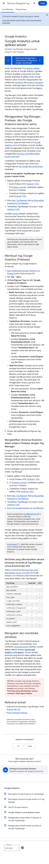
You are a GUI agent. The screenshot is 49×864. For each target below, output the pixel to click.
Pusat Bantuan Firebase (17, 713)
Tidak (30, 746)
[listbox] (12, 848)
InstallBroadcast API (31, 514)
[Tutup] (47, 15)
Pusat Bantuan (7, 9)
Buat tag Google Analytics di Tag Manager (25, 508)
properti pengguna (35, 82)
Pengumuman (21, 9)
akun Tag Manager (19, 200)
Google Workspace (25, 16)
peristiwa (19, 82)
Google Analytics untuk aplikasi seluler (24, 812)
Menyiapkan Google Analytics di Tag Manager (26, 794)
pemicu (16, 214)
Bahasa (9, 845)
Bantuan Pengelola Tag (18, 3)
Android (24, 74)
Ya (18, 746)
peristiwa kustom (21, 647)
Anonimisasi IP (12, 544)
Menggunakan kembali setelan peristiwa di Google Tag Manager (24, 827)
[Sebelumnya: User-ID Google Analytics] (8, 60)
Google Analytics (12, 788)
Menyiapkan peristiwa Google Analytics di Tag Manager (26, 800)
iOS (33, 74)
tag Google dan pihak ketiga (30, 166)
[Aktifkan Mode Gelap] (22, 848)
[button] (4, 3)
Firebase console (18, 187)
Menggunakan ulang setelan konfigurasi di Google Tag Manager (24, 819)
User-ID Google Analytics (18, 807)
